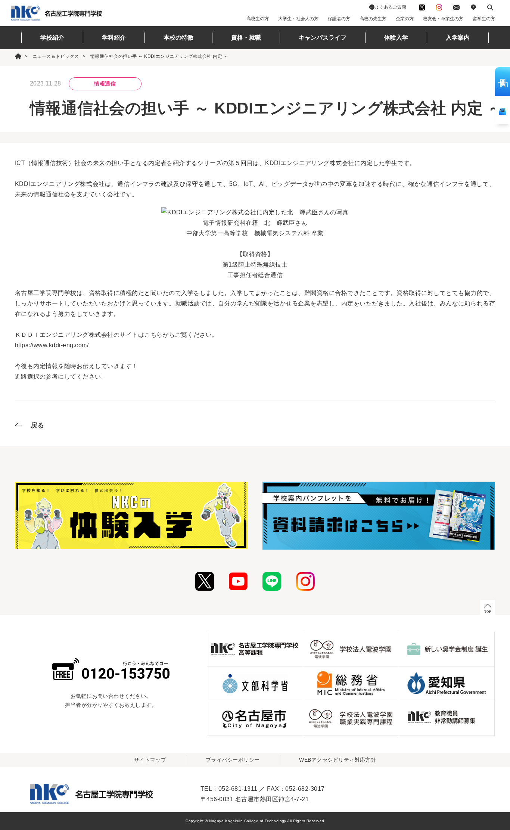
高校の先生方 (373, 18)
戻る (37, 425)
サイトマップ (150, 760)
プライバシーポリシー (233, 760)
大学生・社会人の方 (298, 18)
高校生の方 (257, 18)
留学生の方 (484, 18)
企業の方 (405, 18)
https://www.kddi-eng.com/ (51, 345)
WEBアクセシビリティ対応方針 (337, 760)
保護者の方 (339, 18)
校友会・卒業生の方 (443, 18)
